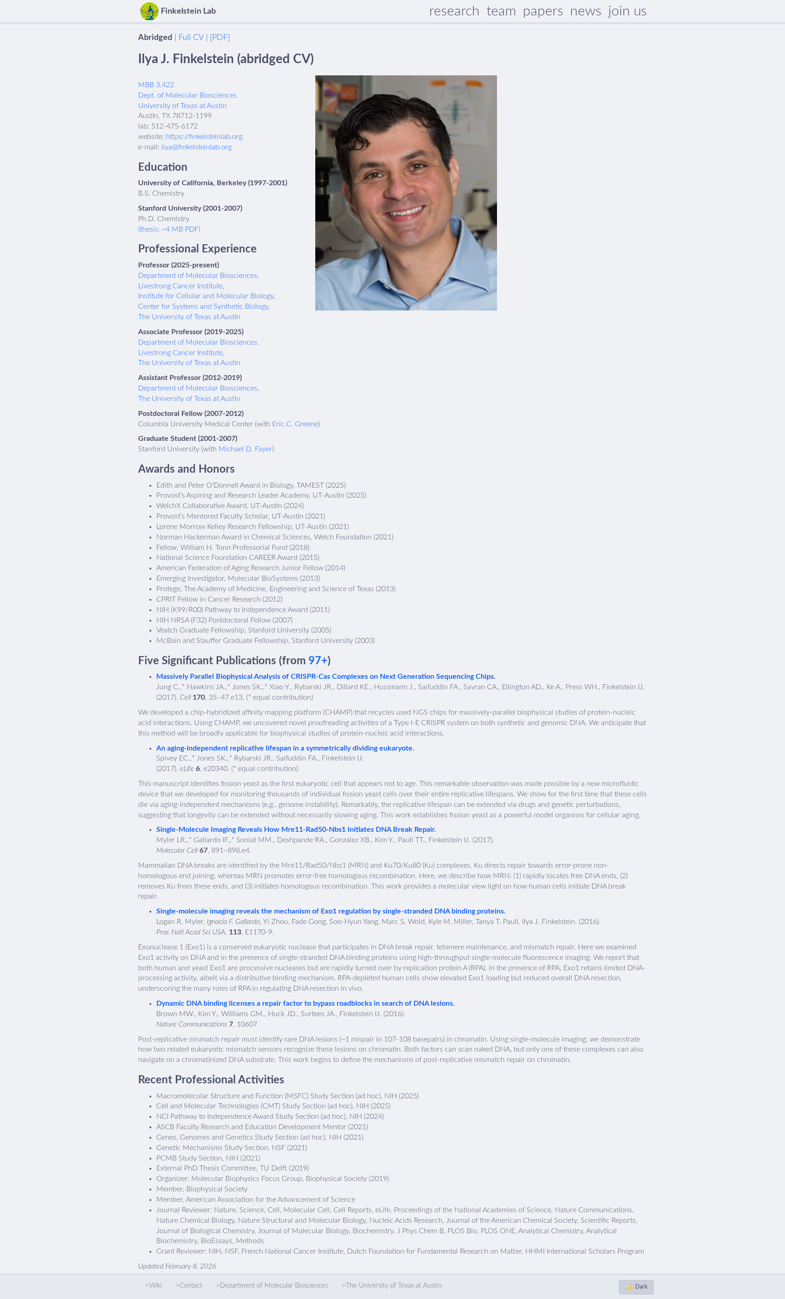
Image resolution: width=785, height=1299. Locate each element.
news (585, 11)
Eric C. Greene (295, 424)
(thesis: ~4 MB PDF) (169, 229)
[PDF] (220, 37)
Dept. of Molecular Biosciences (187, 95)
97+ (318, 661)
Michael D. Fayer (245, 449)
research (454, 11)
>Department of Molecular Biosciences (272, 1285)
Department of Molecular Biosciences (197, 275)
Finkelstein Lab (188, 11)
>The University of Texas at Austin (392, 1285)
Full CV (191, 37)
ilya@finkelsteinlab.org (196, 147)
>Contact (188, 1285)
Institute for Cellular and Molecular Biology (205, 296)
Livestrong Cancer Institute (180, 286)
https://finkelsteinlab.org (204, 136)
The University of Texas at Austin (189, 317)
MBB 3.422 (156, 85)
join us (627, 11)
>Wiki (153, 1285)
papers (543, 11)
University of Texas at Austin (182, 105)
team (501, 11)
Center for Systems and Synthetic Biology (203, 306)
